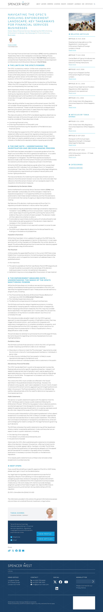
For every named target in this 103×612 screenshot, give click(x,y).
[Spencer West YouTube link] (66, 582)
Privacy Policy (37, 603)
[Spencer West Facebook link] (60, 582)
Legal (10, 571)
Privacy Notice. (81, 588)
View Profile (45, 534)
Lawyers (43, 4)
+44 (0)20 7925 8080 (38, 580)
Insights (63, 4)
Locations (57, 4)
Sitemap (21, 602)
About (38, 4)
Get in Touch (89, 4)
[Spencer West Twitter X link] (55, 582)
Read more (72, 50)
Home (10, 31)
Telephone (16, 537)
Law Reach (78, 4)
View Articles (45, 539)
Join (83, 4)
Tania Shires (12, 45)
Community (70, 4)
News (15, 31)
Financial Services (24, 31)
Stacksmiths (33, 602)
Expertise (50, 4)
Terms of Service (47, 603)
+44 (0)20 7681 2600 (38, 582)
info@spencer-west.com (40, 584)
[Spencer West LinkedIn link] (56, 588)
